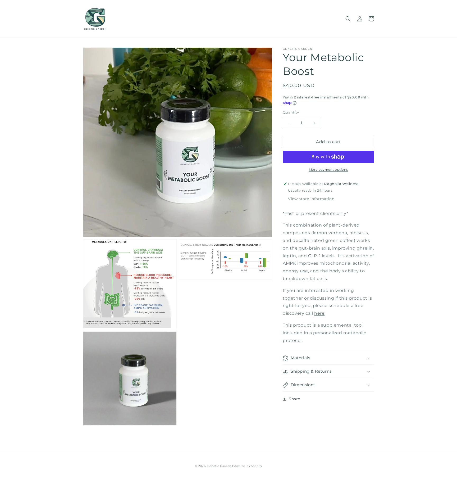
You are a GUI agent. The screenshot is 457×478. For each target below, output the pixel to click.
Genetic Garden (219, 466)
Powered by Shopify (247, 466)
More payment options (328, 170)
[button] (348, 19)
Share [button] (294, 399)
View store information (311, 198)
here (319, 313)
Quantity (291, 112)
